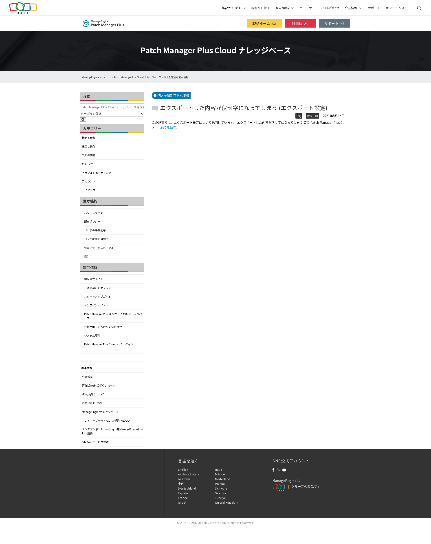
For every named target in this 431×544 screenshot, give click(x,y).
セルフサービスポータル (99, 248)
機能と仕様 (88, 138)
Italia (218, 469)
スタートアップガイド (97, 297)
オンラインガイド (95, 305)
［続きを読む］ (169, 127)
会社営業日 (88, 377)
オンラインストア (398, 8)
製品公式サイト (93, 279)
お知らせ (87, 164)
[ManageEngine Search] (419, 8)
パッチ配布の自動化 (96, 239)
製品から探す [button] (231, 8)
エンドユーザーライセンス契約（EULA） (106, 420)
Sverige (220, 493)
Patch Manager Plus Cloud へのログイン (108, 344)
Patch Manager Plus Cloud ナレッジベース (137, 77)
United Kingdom (226, 502)
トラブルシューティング (96, 173)
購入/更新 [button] (282, 8)
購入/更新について (93, 394)
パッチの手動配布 (95, 230)
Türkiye (220, 498)
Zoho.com (23, 8)
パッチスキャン (93, 213)
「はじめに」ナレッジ (97, 288)
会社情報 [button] (351, 8)
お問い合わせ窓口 (92, 403)
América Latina (188, 474)
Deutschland (187, 488)
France (183, 498)
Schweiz (221, 488)
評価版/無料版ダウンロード (98, 386)
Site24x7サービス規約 (95, 442)
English (183, 469)
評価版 (297, 23)
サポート (374, 8)
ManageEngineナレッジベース (100, 412)
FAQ (299, 116)
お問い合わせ (330, 8)
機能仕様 (312, 116)
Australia (184, 479)
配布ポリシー (92, 221)
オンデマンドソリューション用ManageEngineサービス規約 (112, 431)
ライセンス (88, 190)
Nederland (222, 479)
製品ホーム (261, 23)
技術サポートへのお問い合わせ (103, 327)
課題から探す (260, 8)
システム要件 (92, 336)
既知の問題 (88, 155)
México (220, 474)
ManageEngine (90, 77)
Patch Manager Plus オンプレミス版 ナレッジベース (113, 316)
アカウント (88, 181)
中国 (181, 483)
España (183, 493)
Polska (220, 483)
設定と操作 (88, 146)
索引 (87, 256)
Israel (182, 502)
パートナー (307, 8)
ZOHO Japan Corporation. (207, 522)
